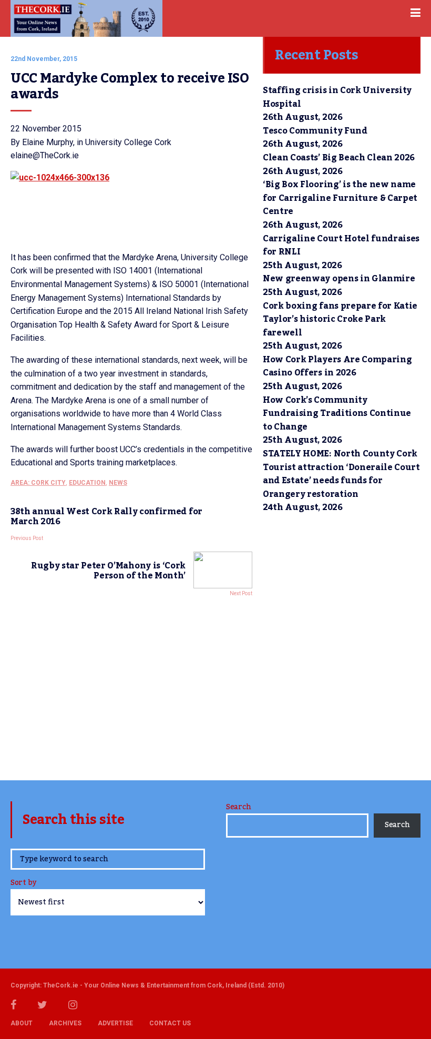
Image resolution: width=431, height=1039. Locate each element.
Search (238, 807)
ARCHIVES (65, 1023)
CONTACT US (170, 1023)
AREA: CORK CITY (38, 482)
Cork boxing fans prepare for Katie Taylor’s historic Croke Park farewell (340, 319)
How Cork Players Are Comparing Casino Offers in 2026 (337, 366)
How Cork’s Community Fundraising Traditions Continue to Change (337, 413)
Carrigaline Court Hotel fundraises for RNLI (341, 245)
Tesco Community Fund (315, 131)
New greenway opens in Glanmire (339, 278)
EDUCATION (87, 482)
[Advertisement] (131, 685)
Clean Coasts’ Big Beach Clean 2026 (339, 157)
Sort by (23, 883)
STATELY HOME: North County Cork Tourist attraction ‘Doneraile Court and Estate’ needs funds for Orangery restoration (341, 474)
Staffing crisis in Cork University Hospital (337, 97)
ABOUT (22, 1023)
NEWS (118, 482)
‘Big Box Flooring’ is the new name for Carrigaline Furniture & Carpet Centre (340, 198)
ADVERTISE (115, 1023)
